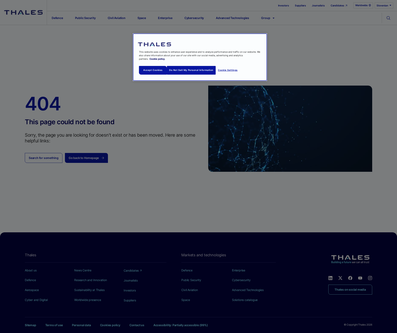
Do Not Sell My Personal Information (191, 70)
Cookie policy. (157, 58)
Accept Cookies (153, 70)
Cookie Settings (228, 70)
